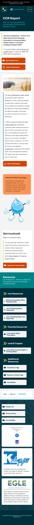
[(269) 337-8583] (4, 11)
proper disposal (14, 256)
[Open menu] (29, 9)
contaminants (9, 149)
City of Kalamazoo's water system (18, 95)
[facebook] (17, 436)
